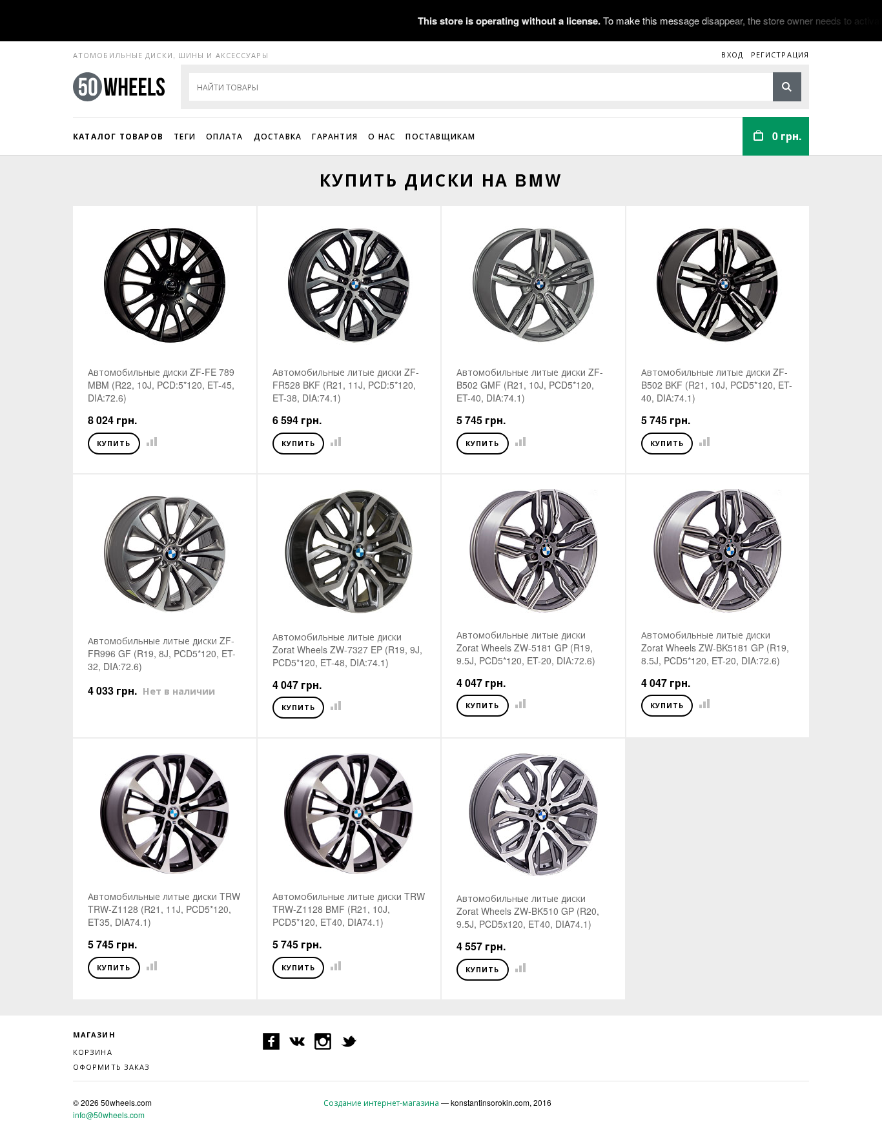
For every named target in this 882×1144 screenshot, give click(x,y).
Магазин (94, 1034)
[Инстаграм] (323, 1041)
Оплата (224, 136)
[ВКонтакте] (297, 1041)
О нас (381, 136)
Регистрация (780, 54)
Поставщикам (440, 136)
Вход (732, 54)
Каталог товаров (118, 136)
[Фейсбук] (271, 1041)
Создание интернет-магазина (381, 1102)
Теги (185, 136)
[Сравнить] (149, 441)
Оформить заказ (111, 1066)
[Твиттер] (348, 1041)
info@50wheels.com (109, 1114)
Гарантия (335, 136)
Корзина (92, 1052)
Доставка (278, 136)
